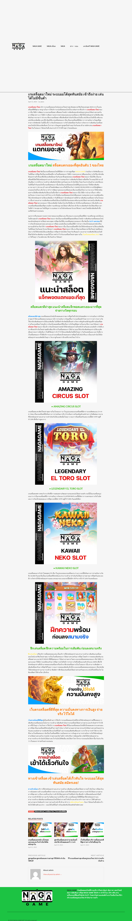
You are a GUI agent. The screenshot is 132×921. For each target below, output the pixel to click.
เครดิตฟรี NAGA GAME (91, 46)
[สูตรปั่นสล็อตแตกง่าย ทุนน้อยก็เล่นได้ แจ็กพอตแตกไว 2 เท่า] (66, 837)
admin (42, 102)
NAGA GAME (37, 46)
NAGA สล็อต (51, 46)
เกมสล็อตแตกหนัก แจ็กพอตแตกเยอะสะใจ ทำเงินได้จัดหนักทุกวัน (38, 842)
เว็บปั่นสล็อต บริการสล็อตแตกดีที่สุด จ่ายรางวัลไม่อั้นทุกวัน (92, 841)
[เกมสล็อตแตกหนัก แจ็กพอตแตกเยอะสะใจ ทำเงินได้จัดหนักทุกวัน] (40, 837)
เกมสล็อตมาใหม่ (49, 811)
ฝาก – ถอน (74, 46)
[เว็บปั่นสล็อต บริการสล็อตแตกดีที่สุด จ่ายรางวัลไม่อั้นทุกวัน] (92, 837)
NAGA (63, 46)
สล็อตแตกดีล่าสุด (39, 811)
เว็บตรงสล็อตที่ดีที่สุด (60, 811)
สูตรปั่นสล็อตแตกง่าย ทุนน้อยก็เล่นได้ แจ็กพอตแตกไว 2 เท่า (65, 841)
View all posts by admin (52, 874)
